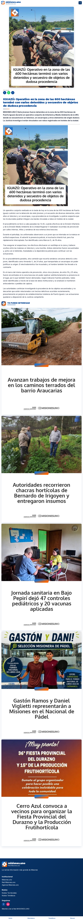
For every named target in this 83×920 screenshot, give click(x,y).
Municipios (31, 918)
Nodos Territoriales (9, 893)
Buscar (72, 918)
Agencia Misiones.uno (10, 885)
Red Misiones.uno (8, 882)
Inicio (10, 918)
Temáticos (51, 918)
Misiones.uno (7, 880)
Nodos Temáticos (8, 896)
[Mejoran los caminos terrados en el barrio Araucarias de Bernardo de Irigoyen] (41, 361)
